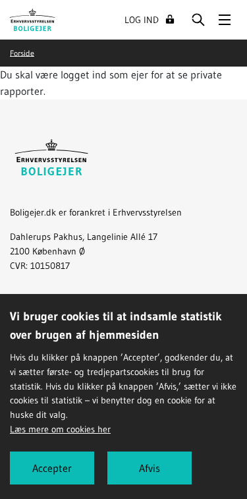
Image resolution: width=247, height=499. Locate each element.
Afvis (149, 468)
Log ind (141, 20)
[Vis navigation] (224, 20)
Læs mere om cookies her (60, 429)
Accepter (52, 468)
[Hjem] (32, 18)
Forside (22, 52)
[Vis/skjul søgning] (198, 20)
